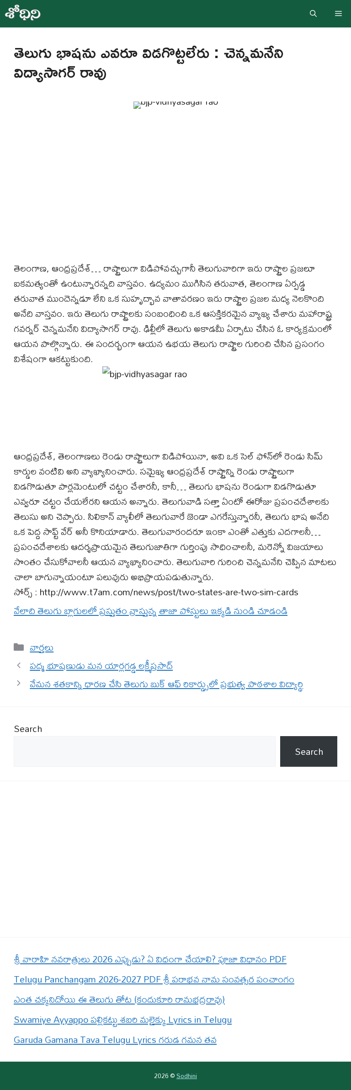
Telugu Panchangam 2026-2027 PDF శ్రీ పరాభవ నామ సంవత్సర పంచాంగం (154, 979)
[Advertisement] (175, 193)
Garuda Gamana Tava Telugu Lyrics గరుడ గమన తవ (115, 1039)
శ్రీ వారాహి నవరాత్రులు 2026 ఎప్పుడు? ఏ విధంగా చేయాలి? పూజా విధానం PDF (150, 959)
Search (28, 728)
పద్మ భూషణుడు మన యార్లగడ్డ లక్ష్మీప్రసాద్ (101, 665)
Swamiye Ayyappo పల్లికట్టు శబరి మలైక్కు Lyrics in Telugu (123, 1019)
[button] (313, 13)
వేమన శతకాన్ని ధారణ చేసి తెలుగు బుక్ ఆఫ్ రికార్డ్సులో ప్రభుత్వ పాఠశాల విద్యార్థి (166, 683)
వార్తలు (41, 647)
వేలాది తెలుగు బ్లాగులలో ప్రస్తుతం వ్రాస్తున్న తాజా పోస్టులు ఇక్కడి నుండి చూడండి (150, 610)
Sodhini (186, 1075)
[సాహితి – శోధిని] (23, 13)
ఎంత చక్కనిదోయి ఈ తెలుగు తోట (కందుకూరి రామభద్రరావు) (119, 999)
